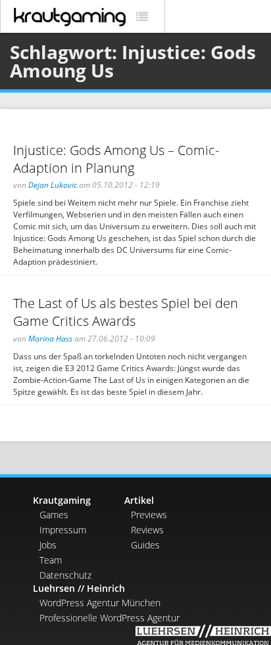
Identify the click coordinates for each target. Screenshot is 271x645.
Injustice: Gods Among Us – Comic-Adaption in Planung (116, 159)
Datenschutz (65, 575)
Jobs (48, 545)
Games (53, 514)
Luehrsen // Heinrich (79, 588)
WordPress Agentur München (99, 602)
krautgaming (70, 17)
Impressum (62, 529)
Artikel (139, 500)
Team (50, 560)
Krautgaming (62, 500)
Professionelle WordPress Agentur (109, 618)
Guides (145, 545)
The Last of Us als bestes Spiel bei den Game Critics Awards (125, 312)
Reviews (147, 529)
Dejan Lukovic (52, 184)
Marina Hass (50, 338)
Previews (149, 514)
